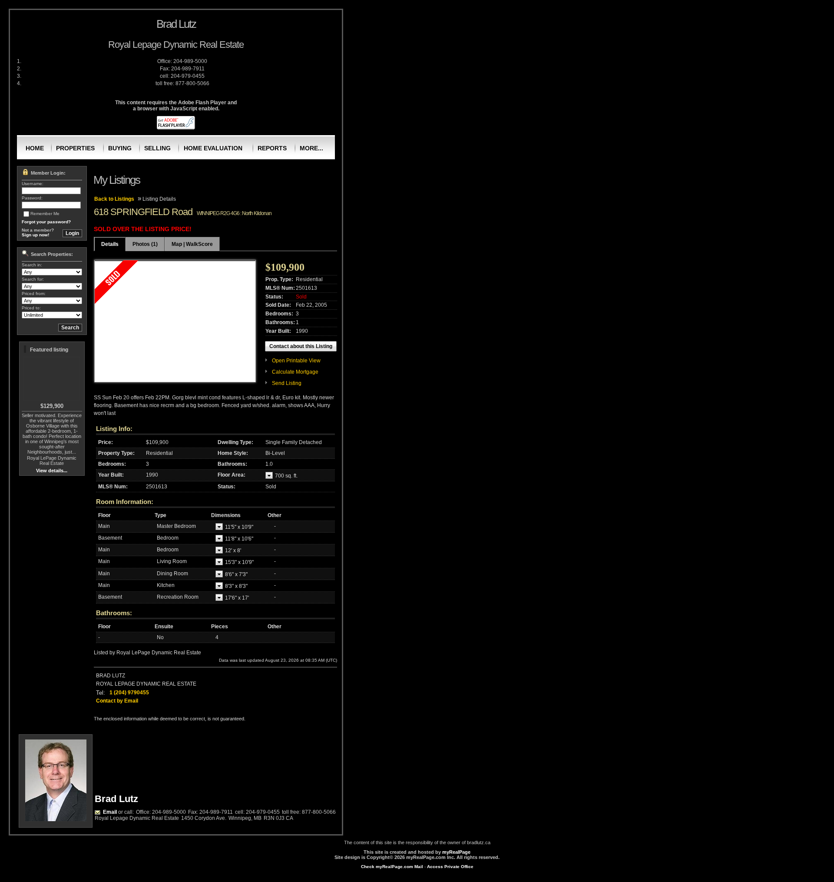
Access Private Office (450, 866)
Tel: (100, 693)
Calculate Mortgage (295, 372)
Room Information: (124, 501)
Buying (120, 148)
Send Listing (286, 383)
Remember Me (45, 213)
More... (311, 148)
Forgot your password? (46, 221)
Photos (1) (145, 244)
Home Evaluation (213, 148)
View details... (51, 470)
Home (35, 148)
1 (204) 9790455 (129, 693)
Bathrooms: (114, 613)
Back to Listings (114, 199)
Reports (272, 148)
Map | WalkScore (192, 244)
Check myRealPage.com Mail (392, 866)
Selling (157, 148)
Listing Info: (114, 428)
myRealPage (456, 852)
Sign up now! (35, 234)
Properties (75, 148)
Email (110, 812)
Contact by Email (117, 701)
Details (110, 244)
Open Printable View (296, 361)
